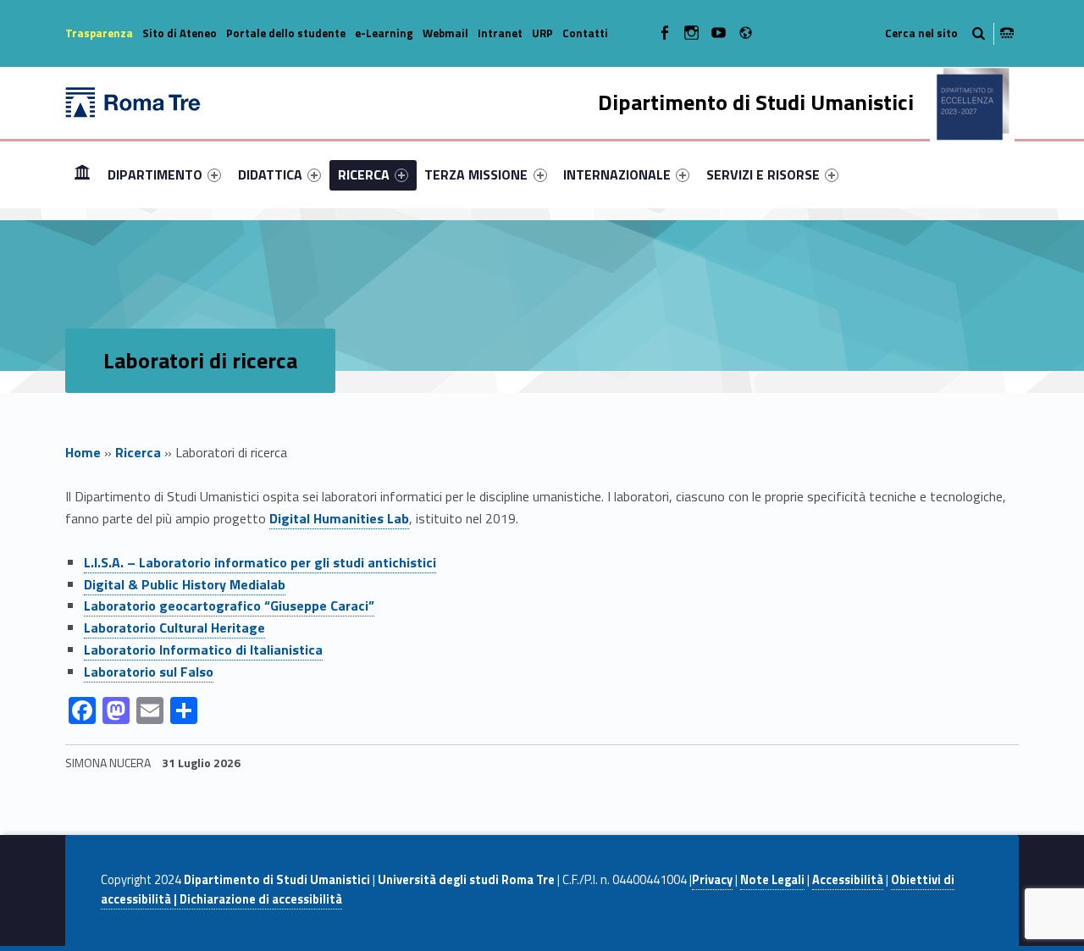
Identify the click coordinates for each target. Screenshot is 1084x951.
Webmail (445, 33)
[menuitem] (82, 174)
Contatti (585, 33)
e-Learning (384, 33)
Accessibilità (847, 880)
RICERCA (364, 174)
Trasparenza (99, 33)
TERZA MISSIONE (476, 174)
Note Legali (772, 880)
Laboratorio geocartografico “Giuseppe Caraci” (229, 605)
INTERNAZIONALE (617, 174)
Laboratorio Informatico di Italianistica (203, 649)
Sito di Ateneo (179, 33)
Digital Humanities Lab (339, 518)
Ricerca (138, 452)
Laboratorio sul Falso (148, 671)
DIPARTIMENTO (155, 174)
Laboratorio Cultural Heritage (174, 627)
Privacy (712, 880)
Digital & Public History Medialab (184, 584)
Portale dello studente (286, 33)
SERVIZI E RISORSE (763, 174)
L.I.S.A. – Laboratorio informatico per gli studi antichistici (260, 562)
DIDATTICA (270, 174)
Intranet (500, 33)
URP (542, 33)
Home (82, 174)
